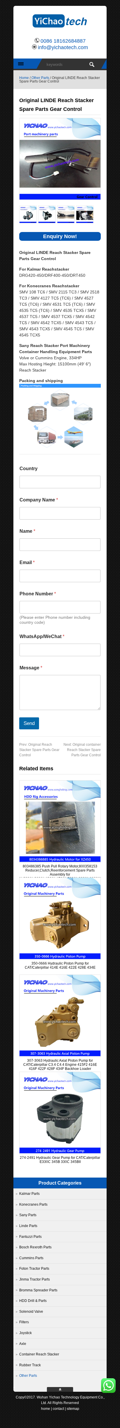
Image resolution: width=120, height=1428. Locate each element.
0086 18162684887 (63, 41)
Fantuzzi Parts (30, 1237)
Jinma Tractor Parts (34, 1279)
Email (27, 562)
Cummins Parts (31, 1258)
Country (29, 468)
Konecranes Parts (33, 1204)
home (45, 1409)
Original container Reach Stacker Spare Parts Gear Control (82, 750)
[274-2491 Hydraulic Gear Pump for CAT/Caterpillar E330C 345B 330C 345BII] (60, 1152)
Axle (22, 1344)
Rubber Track (30, 1365)
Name (27, 531)
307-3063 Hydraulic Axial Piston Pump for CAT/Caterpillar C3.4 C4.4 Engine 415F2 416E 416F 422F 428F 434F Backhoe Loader (60, 1064)
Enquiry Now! (60, 236)
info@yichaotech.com (63, 47)
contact (58, 1409)
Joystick (25, 1333)
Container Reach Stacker (39, 1354)
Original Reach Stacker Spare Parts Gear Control (39, 750)
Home (24, 78)
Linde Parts (28, 1226)
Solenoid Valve (31, 1312)
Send (29, 723)
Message (31, 667)
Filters (24, 1322)
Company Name (39, 499)
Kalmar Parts (29, 1194)
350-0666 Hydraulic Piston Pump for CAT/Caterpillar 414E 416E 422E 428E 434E (60, 965)
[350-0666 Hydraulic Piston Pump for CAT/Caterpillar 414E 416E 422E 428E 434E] (60, 958)
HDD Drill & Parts (33, 1301)
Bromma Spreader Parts (38, 1290)
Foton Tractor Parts (34, 1269)
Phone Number (38, 593)
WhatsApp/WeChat (42, 636)
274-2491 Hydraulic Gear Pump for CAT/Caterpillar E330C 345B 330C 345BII (60, 1160)
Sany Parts (27, 1215)
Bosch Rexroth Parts (35, 1247)
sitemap (73, 1409)
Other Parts (40, 78)
